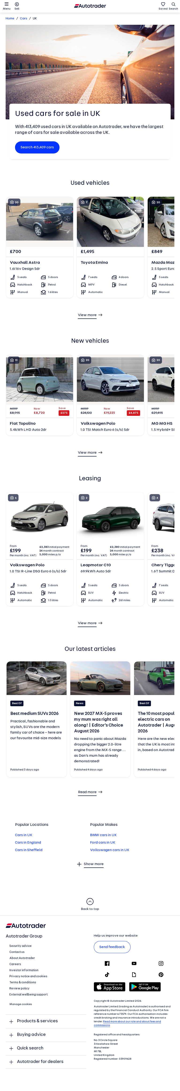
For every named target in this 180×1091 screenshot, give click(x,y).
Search (173, 8)
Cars (23, 18)
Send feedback (112, 947)
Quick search (30, 1048)
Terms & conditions (22, 982)
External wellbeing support (28, 994)
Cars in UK (23, 835)
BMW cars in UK (103, 835)
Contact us (17, 952)
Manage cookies (20, 1004)
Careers (15, 964)
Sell (17, 8)
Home (10, 18)
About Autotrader (22, 958)
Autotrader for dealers (40, 1062)
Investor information (23, 970)
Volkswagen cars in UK (109, 850)
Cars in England (28, 843)
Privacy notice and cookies (28, 976)
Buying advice (31, 1035)
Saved (163, 8)
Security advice (20, 946)
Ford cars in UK (102, 843)
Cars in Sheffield (28, 850)
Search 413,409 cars (37, 147)
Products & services (37, 1021)
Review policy (19, 988)
